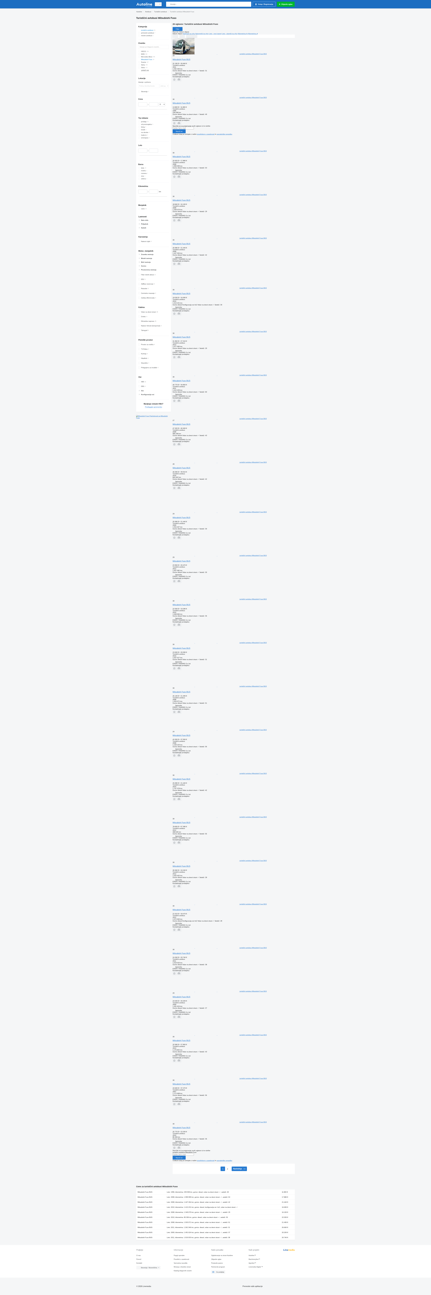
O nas (138, 1255)
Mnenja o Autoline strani (182, 1267)
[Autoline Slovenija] (144, 4)
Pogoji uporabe (179, 1255)
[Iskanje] (168, 4)
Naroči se (179, 131)
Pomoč (138, 1259)
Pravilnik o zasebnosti (181, 1259)
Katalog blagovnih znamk (183, 1271)
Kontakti (139, 1263)
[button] (175, 79)
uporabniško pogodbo (224, 134)
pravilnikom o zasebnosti (205, 134)
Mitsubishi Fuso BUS (181, 59)
